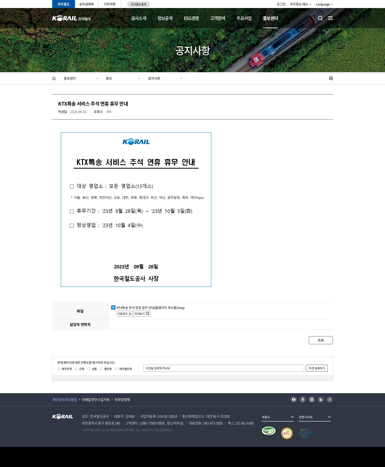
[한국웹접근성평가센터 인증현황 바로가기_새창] (269, 433)
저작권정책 (122, 399)
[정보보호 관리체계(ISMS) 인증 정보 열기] (305, 433)
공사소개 (138, 18)
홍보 (109, 78)
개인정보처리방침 (64, 399)
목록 (321, 340)
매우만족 (67, 368)
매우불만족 (125, 368)
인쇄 (331, 78)
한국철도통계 (138, 4)
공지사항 (154, 78)
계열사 (266, 417)
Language (323, 4)
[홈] (54, 78)
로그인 (281, 4)
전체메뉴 (330, 18)
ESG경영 (191, 18)
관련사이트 (306, 417)
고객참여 (217, 18)
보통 (94, 368)
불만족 (108, 368)
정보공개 (164, 18)
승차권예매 (86, 4)
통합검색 (320, 18)
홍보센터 (270, 18)
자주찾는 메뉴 (299, 4)
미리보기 (140, 314)
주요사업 (243, 18)
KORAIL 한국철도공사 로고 (71, 18)
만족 (81, 368)
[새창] (294, 399)
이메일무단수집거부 (96, 399)
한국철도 (63, 4)
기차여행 (109, 4)
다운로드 (123, 314)
